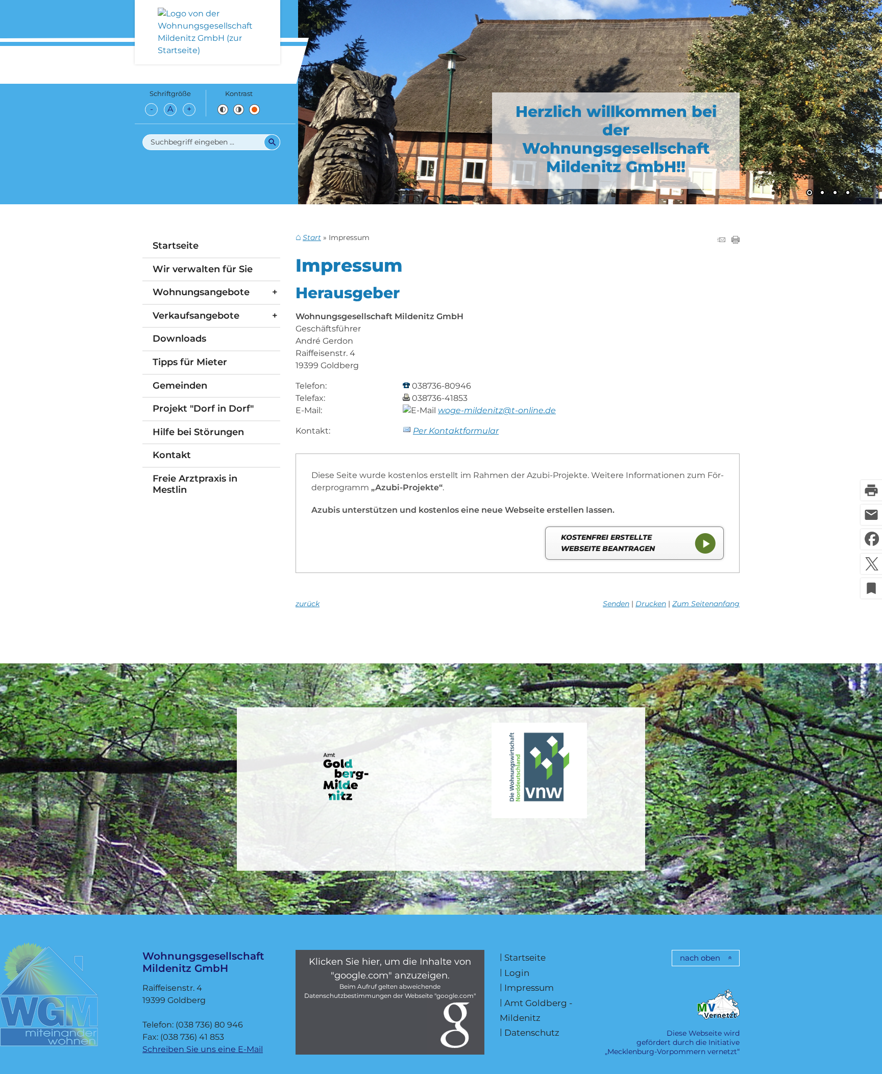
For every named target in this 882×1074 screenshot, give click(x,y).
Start (312, 237)
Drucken (650, 603)
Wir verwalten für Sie (203, 269)
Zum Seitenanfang (706, 603)
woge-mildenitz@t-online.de (497, 410)
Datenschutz (531, 1032)
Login (516, 972)
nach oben (700, 958)
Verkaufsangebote (196, 315)
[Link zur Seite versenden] (721, 241)
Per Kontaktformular (456, 431)
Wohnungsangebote (201, 292)
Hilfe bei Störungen (198, 432)
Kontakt (172, 455)
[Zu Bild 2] (822, 193)
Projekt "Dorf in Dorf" (203, 408)
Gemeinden (180, 385)
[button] (349, 99)
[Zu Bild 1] (809, 193)
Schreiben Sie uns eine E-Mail (202, 1049)
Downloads (179, 338)
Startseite (176, 245)
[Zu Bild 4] (847, 193)
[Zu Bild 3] (835, 193)
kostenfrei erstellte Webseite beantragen (608, 543)
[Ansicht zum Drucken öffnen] (735, 241)
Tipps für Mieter (190, 362)
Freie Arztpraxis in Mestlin (195, 484)
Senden (616, 603)
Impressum (529, 987)
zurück (308, 603)
